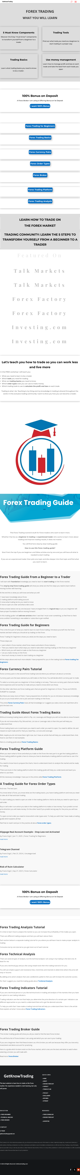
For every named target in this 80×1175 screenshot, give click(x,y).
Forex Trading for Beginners (40, 126)
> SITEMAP (45, 1101)
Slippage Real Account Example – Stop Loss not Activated (30, 832)
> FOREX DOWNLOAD (48, 1114)
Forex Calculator (30, 871)
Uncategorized (30, 853)
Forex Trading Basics (40, 137)
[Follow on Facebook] (70, 1169)
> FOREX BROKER (4, 1120)
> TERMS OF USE (46, 1089)
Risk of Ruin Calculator (12, 866)
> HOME (44, 1078)
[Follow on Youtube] (78, 1169)
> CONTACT (45, 1086)
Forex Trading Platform (40, 189)
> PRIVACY (45, 1093)
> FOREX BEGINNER (5, 1114)
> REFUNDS (45, 1098)
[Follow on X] (74, 1169)
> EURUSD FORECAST (48, 1084)
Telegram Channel (10, 849)
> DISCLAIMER (46, 1095)
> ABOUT (44, 1081)
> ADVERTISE (45, 1121)
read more (4, 839)
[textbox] (40, 687)
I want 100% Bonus (40, 106)
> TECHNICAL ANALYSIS (6, 1117)
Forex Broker (40, 175)
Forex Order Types (40, 163)
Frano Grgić (6, 836)
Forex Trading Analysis (40, 201)
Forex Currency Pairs (40, 152)
